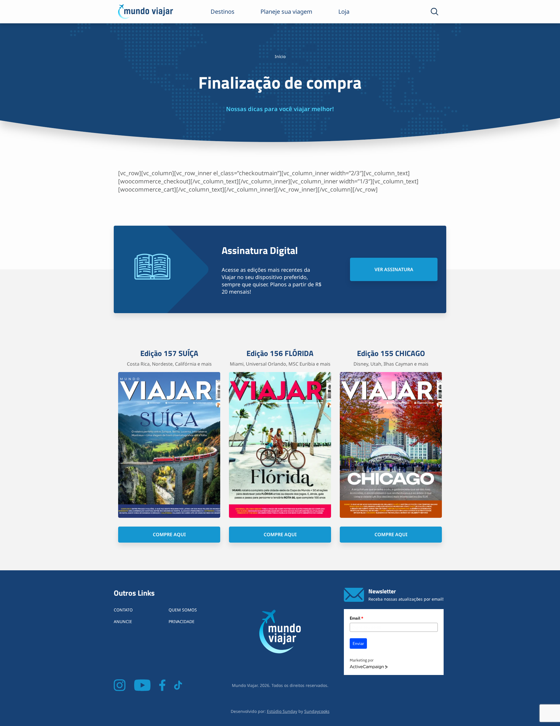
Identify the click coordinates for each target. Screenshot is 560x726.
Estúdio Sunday (282, 711)
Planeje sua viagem (286, 11)
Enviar (358, 643)
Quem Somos (183, 610)
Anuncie (123, 621)
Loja (343, 11)
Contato (123, 610)
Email (356, 618)
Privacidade (182, 621)
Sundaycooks (317, 711)
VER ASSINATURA (393, 269)
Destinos (223, 11)
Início (280, 56)
